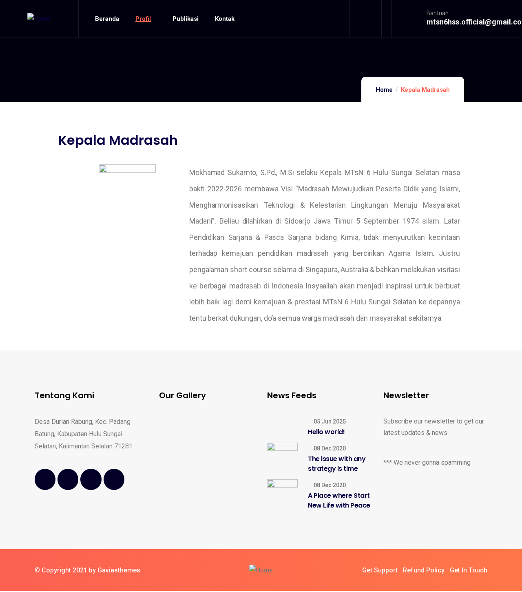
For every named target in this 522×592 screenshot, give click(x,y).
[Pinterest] (114, 479)
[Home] (39, 18)
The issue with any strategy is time (336, 463)
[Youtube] (90, 479)
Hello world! (326, 432)
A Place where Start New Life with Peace (339, 500)
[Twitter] (68, 479)
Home (384, 89)
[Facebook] (45, 479)
